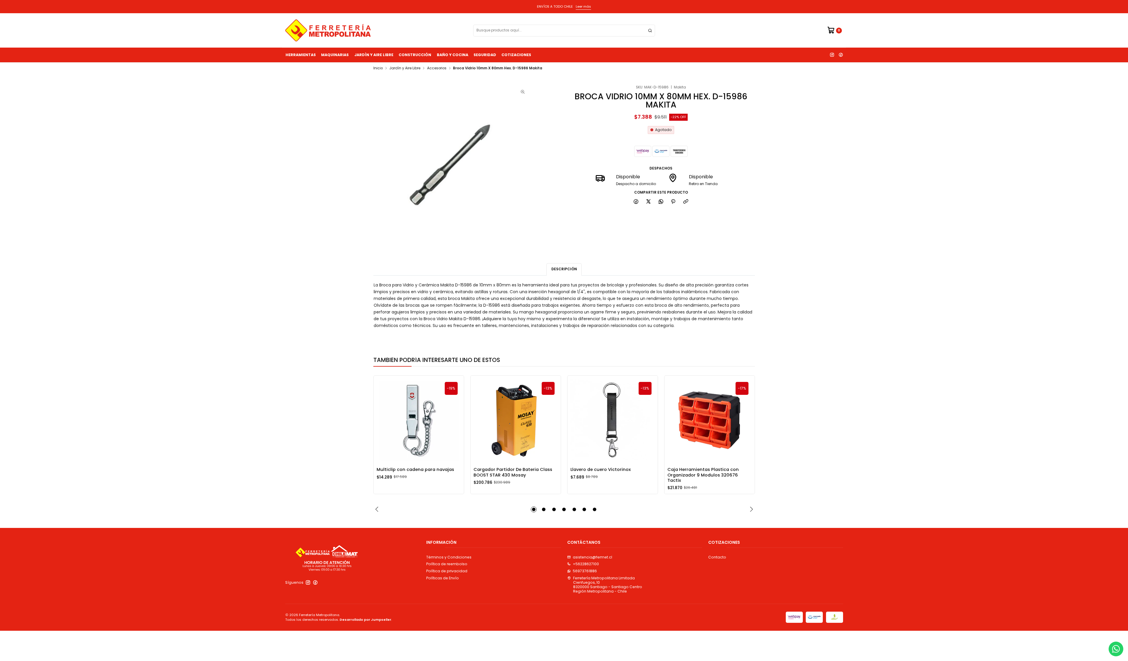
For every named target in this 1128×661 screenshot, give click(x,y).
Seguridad (485, 54)
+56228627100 (586, 563)
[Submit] (650, 30)
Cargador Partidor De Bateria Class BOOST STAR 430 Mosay (513, 472)
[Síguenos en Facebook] (840, 55)
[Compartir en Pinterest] (673, 202)
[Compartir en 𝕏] (648, 202)
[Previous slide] (377, 509)
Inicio (378, 68)
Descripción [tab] (564, 269)
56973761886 (585, 570)
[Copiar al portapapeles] (686, 202)
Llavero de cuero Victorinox (600, 469)
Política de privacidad (446, 570)
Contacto (717, 557)
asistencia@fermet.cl (592, 557)
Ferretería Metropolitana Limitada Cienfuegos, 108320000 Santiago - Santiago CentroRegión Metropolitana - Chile (607, 585)
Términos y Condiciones (448, 557)
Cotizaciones (516, 54)
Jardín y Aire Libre (373, 54)
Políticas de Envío (442, 578)
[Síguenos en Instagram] (832, 55)
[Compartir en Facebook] (636, 202)
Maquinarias (335, 54)
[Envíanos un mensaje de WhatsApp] (1116, 649)
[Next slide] (750, 509)
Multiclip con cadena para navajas (415, 469)
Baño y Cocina (452, 54)
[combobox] (564, 30)
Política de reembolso (446, 563)
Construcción (415, 54)
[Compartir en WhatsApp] (661, 202)
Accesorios (436, 68)
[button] (533, 509)
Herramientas (301, 54)
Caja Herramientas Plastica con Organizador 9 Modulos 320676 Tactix (703, 475)
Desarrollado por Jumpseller (365, 619)
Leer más (583, 6)
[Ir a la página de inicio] (328, 30)
